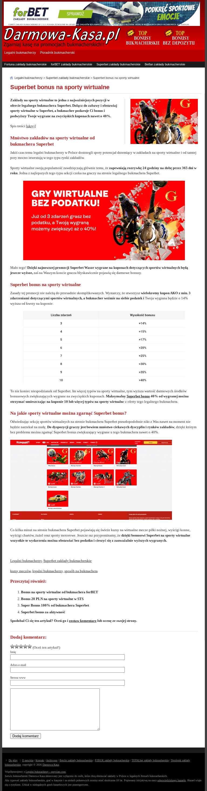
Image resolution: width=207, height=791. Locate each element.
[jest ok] (17, 646)
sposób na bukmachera (81, 571)
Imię (13, 651)
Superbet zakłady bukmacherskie (118, 64)
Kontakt (40, 760)
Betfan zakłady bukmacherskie (165, 64)
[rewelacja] (29, 646)
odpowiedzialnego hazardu (171, 780)
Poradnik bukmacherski (57, 53)
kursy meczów (20, 571)
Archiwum (51, 760)
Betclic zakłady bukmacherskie (76, 760)
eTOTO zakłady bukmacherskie (25, 69)
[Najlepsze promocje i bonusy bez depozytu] (178, 47)
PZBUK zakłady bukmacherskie (112, 760)
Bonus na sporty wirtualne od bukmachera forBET (59, 592)
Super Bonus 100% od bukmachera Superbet (55, 605)
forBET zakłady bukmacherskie (71, 64)
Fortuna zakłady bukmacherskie (25, 64)
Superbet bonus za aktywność (43, 612)
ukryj (31, 126)
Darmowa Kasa (51, 764)
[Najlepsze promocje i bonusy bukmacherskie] (141, 47)
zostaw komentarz (82, 621)
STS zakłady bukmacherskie (70, 69)
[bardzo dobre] (25, 646)
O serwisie (27, 760)
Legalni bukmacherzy (20, 53)
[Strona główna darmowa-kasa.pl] (62, 46)
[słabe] (12, 646)
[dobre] (21, 646)
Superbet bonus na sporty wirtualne (59, 87)
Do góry (13, 760)
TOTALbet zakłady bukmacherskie (150, 760)
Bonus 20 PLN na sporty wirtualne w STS (52, 599)
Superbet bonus (138, 396)
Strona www (18, 677)
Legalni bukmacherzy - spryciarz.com (46, 771)
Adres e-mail (18, 664)
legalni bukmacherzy (47, 571)
